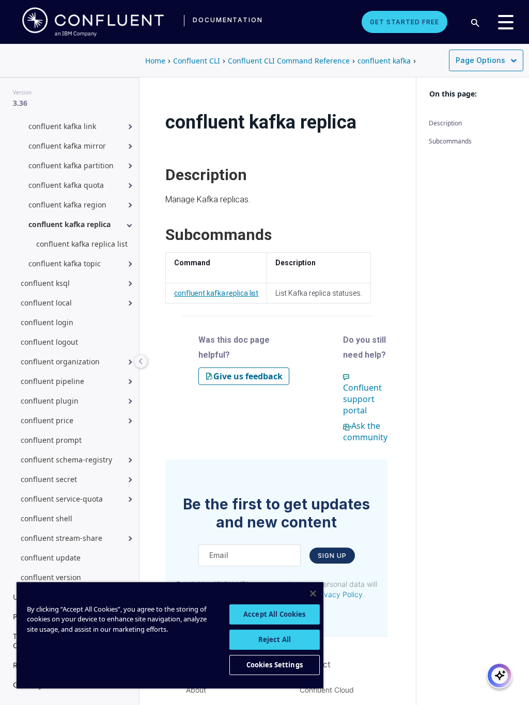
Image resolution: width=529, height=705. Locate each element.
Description (445, 123)
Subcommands (450, 141)
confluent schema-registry (66, 459)
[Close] (313, 593)
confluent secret (49, 479)
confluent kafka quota (66, 185)
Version (22, 92)
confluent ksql (45, 283)
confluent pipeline (52, 381)
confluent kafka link (62, 126)
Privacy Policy (339, 594)
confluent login (47, 322)
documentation (228, 20)
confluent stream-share (61, 538)
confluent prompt (51, 440)
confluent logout (49, 342)
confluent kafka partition (71, 165)
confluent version (51, 577)
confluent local (46, 303)
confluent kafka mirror (67, 146)
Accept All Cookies (274, 614)
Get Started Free (404, 22)
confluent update (51, 558)
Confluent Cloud (327, 689)
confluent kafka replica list (82, 244)
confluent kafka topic (64, 263)
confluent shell (46, 518)
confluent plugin (50, 401)
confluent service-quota (62, 499)
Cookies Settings (274, 664)
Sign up (332, 555)
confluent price (47, 420)
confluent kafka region (67, 205)
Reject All (274, 639)
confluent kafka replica (69, 224)
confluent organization (60, 361)
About (196, 689)
